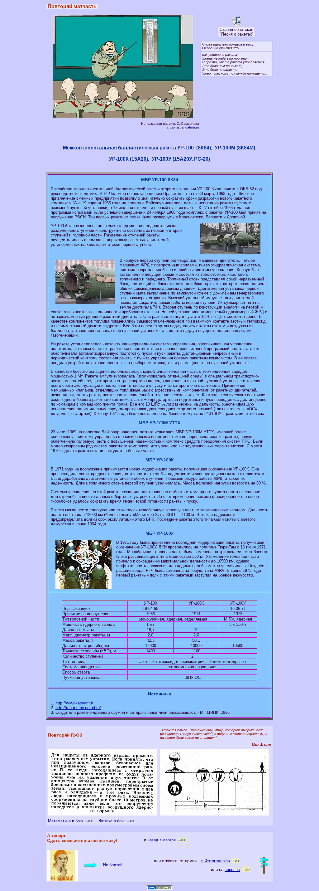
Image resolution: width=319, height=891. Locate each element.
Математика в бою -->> (70, 821)
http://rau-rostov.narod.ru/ (78, 707)
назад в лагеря (161, 840)
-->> (182, 840)
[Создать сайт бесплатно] (159, 888)
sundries (232, 869)
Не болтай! (113, 865)
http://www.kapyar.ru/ (74, 703)
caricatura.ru (189, 127)
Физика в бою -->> (117, 821)
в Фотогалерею (215, 861)
